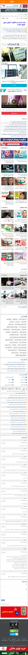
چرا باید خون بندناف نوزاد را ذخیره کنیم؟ (19, 123)
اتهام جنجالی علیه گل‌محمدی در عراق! (19, 431)
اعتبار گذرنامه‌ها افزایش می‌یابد (20, 393)
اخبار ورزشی (14, 639)
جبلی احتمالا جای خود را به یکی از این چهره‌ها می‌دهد (16, 402)
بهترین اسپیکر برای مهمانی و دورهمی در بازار (18, 121)
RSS (14, 642)
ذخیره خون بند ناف (22, 342)
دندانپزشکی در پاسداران (22, 345)
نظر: (26, 589)
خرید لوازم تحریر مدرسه (12, 350)
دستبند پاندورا (10, 324)
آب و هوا (10, 380)
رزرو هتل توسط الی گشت (15, 329)
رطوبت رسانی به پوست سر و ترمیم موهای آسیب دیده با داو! (15, 129)
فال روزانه (10, 382)
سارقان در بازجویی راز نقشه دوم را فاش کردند (17, 426)
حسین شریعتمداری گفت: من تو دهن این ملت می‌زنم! (15, 364)
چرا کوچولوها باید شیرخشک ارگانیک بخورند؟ (18, 136)
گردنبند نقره (12, 322)
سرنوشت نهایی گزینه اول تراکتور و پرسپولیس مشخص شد (16, 407)
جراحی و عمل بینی (14, 352)
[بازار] (14, 631)
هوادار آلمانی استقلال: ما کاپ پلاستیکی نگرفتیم (17, 395)
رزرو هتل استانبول (23, 332)
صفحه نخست (24, 639)
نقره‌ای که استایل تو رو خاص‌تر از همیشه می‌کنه (17, 124)
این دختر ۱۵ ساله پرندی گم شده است (19, 411)
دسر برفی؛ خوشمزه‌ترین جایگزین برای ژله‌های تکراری (16, 397)
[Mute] (4, 78)
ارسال (3, 600)
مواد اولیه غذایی (6, 329)
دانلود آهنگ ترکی (8, 347)
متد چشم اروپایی (15, 332)
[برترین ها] (12, 2)
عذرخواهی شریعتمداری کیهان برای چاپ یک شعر (16, 362)
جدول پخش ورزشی (8, 385)
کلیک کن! (14, 85)
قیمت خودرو (23, 380)
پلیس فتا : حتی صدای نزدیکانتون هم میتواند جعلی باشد (16, 126)
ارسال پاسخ (3, 443)
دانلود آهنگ (24, 329)
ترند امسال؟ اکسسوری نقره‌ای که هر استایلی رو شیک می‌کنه (15, 128)
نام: (26, 584)
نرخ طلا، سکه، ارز (9, 377)
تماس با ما (4, 639)
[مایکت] (14, 634)
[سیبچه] (14, 624)
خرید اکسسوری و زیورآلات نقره (20, 324)
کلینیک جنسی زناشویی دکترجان (20, 340)
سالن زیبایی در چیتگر (14, 342)
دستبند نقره (17, 322)
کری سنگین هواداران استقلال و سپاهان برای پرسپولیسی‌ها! (15, 400)
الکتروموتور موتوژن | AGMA (21, 355)
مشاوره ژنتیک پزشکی (9, 340)
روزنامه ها (23, 377)
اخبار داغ (17, 389)
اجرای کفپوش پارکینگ (22, 350)
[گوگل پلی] (14, 628)
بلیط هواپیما (15, 319)
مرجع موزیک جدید (22, 327)
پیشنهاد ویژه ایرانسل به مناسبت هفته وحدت (18, 429)
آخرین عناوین (23, 389)
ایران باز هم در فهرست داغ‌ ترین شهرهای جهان (18, 415)
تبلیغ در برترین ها (17, 640)
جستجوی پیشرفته (5, 640)
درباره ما (9, 639)
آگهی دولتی (11, 640)
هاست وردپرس (7, 345)
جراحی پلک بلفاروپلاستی (14, 334)
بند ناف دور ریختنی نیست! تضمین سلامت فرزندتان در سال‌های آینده (14, 134)
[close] (1, 646)
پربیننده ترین (9, 389)
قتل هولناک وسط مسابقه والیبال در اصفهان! (18, 420)
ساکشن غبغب (23, 322)
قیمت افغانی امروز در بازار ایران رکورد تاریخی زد (17, 409)
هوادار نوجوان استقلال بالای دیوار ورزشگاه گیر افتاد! (17, 404)
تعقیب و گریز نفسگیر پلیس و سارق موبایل (18, 424)
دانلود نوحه (14, 345)
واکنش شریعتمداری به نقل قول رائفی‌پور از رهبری (16, 371)
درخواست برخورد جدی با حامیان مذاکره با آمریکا (16, 366)
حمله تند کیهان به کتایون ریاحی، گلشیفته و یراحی (16, 368)
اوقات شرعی (23, 385)
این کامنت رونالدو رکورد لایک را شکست (18, 433)
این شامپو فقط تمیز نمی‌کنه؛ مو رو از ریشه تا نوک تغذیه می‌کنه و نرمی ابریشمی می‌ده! (14, 132)
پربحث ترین (3, 389)
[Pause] (2, 78)
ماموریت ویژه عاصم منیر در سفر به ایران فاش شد (17, 422)
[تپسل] (1, 63)
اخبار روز (18, 639)
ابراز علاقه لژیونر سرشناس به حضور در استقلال (18, 418)
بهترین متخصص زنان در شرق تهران (19, 347)
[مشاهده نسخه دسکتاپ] (2, 2)
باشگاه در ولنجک (23, 334)
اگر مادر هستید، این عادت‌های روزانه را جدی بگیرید (17, 413)
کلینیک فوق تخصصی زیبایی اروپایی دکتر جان (18, 337)
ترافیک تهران (22, 382)
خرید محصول (14, 113)
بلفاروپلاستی (9, 319)
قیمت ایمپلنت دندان (22, 319)
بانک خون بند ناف (23, 352)
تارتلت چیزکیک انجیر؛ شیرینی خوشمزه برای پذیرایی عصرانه (16, 391)
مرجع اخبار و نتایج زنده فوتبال (12, 327)
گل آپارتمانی (8, 332)
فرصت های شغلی (24, 640)
